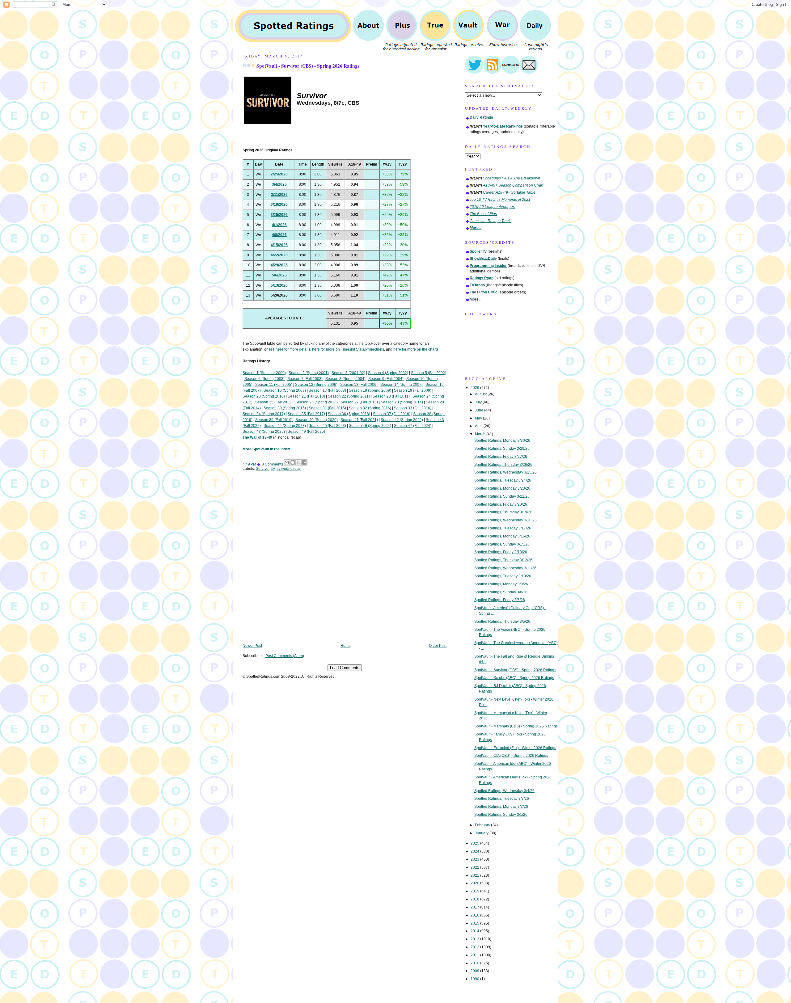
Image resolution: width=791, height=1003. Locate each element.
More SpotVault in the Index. (267, 449)
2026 (475, 388)
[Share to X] (298, 462)
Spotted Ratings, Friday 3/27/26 (500, 456)
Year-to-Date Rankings (503, 126)
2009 (475, 971)
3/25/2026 (279, 215)
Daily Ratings (481, 117)
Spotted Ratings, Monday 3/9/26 (501, 584)
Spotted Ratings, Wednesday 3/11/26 (505, 568)
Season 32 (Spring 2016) (370, 408)
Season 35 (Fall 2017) (306, 414)
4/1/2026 (279, 225)
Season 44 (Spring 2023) (285, 426)
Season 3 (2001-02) (348, 373)
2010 (475, 963)
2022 (475, 867)
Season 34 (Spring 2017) (264, 414)
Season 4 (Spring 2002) (388, 373)
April (479, 426)
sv (273, 468)
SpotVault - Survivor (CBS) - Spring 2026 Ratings (307, 65)
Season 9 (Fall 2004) (386, 379)
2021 (475, 875)
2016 (475, 915)
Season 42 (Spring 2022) (402, 420)
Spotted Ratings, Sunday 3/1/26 (500, 814)
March (480, 434)
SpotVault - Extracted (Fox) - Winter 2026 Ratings (515, 748)
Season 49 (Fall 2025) (306, 431)
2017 (475, 907)
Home (346, 645)
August (481, 394)
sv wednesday (289, 468)
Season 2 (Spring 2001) (309, 373)
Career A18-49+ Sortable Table (509, 192)
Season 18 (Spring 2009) (370, 390)
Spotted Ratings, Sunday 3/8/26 (500, 592)
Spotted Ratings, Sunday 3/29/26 (502, 448)
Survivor (262, 468)
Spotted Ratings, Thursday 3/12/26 (503, 560)
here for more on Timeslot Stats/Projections (348, 349)
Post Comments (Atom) (284, 656)
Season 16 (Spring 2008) (285, 390)
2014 (475, 931)
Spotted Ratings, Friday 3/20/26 (500, 504)
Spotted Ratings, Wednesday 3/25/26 (505, 472)
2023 (475, 859)
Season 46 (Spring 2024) (370, 426)
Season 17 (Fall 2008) (327, 390)
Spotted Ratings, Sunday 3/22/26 (502, 496)
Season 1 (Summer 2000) (264, 373)
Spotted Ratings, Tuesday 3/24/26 (502, 480)
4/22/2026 (279, 255)
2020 (475, 883)
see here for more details (289, 349)
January (482, 833)
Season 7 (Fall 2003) (305, 379)
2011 (475, 955)
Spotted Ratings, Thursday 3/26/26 (503, 464)
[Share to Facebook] (304, 462)
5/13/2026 (279, 285)
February (483, 825)
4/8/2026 (279, 235)
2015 (475, 923)
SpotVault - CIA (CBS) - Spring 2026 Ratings (511, 755)
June (479, 410)
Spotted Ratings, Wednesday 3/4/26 (504, 791)
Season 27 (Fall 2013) (359, 402)
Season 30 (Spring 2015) (285, 408)
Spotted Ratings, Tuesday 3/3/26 (501, 798)
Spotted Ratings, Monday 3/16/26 (502, 536)
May (479, 418)
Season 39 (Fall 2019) (274, 420)
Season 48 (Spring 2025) (264, 431)
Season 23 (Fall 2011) (391, 396)
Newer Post (252, 645)
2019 (475, 891)
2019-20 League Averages (492, 206)
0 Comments (272, 464)
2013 (475, 939)
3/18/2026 (279, 204)
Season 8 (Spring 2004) (345, 379)
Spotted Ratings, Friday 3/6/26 (499, 600)
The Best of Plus (483, 214)
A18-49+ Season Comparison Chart (513, 185)
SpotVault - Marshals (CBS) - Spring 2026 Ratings (516, 726)
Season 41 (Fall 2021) (359, 420)
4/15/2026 (279, 245)
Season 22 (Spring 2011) (349, 396)
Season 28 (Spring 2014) (402, 402)
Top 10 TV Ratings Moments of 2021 (500, 199)
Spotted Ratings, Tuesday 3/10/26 (502, 576)
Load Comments (344, 667)
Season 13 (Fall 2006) (359, 384)
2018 (475, 899)
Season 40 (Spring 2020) (316, 420)
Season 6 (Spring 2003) (264, 379)
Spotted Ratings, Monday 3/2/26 (501, 806)
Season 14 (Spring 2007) (401, 384)
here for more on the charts (415, 349)
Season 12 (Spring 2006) (316, 384)
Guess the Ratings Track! (490, 221)
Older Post (437, 645)
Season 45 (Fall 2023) (327, 426)
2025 (475, 843)
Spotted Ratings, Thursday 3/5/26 (502, 621)
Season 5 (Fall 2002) (428, 373)
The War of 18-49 (257, 437)
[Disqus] (344, 561)
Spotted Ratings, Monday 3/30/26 (502, 440)
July (479, 402)
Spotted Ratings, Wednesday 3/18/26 (505, 520)
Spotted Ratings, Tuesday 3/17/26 (502, 528)
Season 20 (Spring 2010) (264, 396)
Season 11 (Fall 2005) (273, 384)
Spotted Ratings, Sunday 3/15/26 (502, 544)
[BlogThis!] (293, 462)
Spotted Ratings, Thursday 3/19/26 (503, 512)
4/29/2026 (279, 265)
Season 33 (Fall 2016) (412, 408)
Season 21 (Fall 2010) (306, 396)
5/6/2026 (279, 275)
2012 (475, 947)
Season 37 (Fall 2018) (391, 414)
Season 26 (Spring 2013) (316, 402)
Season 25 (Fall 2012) (274, 402)
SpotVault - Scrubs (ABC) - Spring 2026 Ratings (514, 678)
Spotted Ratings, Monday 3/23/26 (502, 488)
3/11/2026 (279, 194)
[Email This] (287, 462)
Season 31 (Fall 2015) (327, 408)
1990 (475, 979)
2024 (475, 851)
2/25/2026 (279, 174)
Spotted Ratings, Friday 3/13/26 (500, 552)
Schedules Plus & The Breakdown (511, 178)
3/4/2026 (279, 184)
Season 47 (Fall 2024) (412, 426)
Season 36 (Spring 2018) (349, 414)
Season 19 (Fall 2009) (412, 390)
